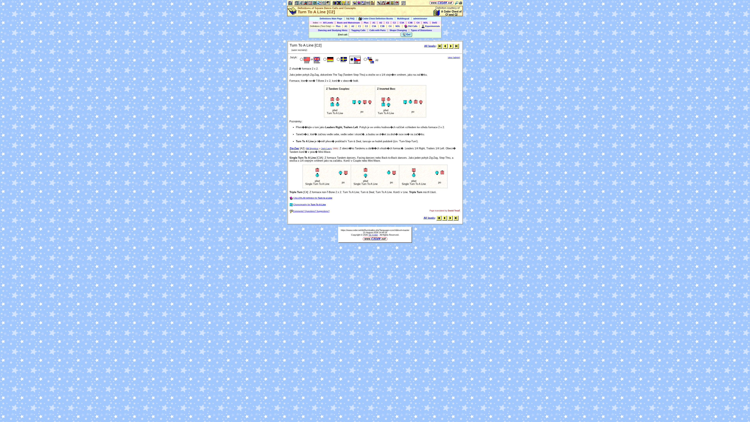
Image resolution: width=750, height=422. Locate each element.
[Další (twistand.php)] (450, 46)
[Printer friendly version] (460, 2)
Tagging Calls (358, 30)
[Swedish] (341, 59)
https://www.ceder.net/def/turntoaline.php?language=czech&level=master (375, 230)
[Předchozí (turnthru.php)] (445, 46)
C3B (410, 22)
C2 (394, 22)
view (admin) (454, 57)
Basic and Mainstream (348, 22)
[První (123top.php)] (439, 46)
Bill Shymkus (312, 148)
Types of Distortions (421, 30)
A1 (373, 22)
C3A (402, 22)
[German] (328, 59)
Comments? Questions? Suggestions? (311, 211)
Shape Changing (398, 30)
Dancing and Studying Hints (332, 30)
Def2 (434, 22)
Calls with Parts (378, 30)
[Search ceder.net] (456, 2)
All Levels (328, 22)
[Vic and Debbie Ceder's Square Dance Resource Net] (441, 2)
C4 (418, 22)
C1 (387, 22)
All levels (429, 46)
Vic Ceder (373, 235)
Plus (366, 22)
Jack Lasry (326, 148)
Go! (408, 34)
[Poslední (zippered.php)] (456, 46)
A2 (380, 22)
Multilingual (403, 18)
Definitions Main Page (331, 18)
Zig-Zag (294, 148)
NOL (425, 22)
